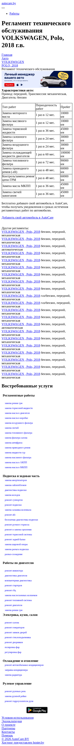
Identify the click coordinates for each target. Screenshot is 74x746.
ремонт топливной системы (18, 600)
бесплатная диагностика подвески (21, 519)
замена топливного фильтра (18, 432)
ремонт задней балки (15, 539)
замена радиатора (13, 675)
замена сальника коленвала (18, 509)
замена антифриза (13, 442)
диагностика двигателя (16, 575)
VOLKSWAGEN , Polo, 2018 (21, 231)
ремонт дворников (14, 642)
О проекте (8, 724)
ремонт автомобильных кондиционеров (24, 665)
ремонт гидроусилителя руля (19, 701)
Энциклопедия (12, 721)
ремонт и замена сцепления (18, 529)
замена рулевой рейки (15, 696)
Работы (14, 13)
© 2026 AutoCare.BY (15, 739)
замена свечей (12, 428)
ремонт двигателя (13, 605)
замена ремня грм (13, 403)
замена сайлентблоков (15, 485)
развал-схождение (13, 554)
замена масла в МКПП (16, 467)
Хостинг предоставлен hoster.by (23, 742)
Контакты (8, 732)
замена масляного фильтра (18, 457)
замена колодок (12, 495)
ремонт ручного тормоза (17, 524)
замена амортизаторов (16, 480)
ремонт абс (10, 514)
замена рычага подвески (17, 549)
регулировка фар (13, 652)
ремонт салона (12, 622)
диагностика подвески (15, 490)
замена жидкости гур (15, 452)
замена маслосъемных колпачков (21, 595)
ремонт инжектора (14, 570)
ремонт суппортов (14, 500)
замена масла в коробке (16, 418)
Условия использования (18, 717)
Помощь (7, 735)
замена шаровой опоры (16, 544)
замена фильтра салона (16, 437)
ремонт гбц (10, 590)
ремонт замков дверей (16, 632)
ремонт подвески (13, 505)
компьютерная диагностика (18, 580)
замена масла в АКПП (16, 462)
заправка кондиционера (16, 670)
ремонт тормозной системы (18, 534)
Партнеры (8, 728)
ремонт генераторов (14, 627)
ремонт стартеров (13, 585)
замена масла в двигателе (17, 413)
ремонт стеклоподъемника (18, 637)
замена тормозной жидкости (19, 408)
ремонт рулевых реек (15, 691)
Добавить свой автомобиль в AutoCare (27, 217)
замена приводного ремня (17, 447)
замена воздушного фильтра (19, 423)
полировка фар (12, 647)
